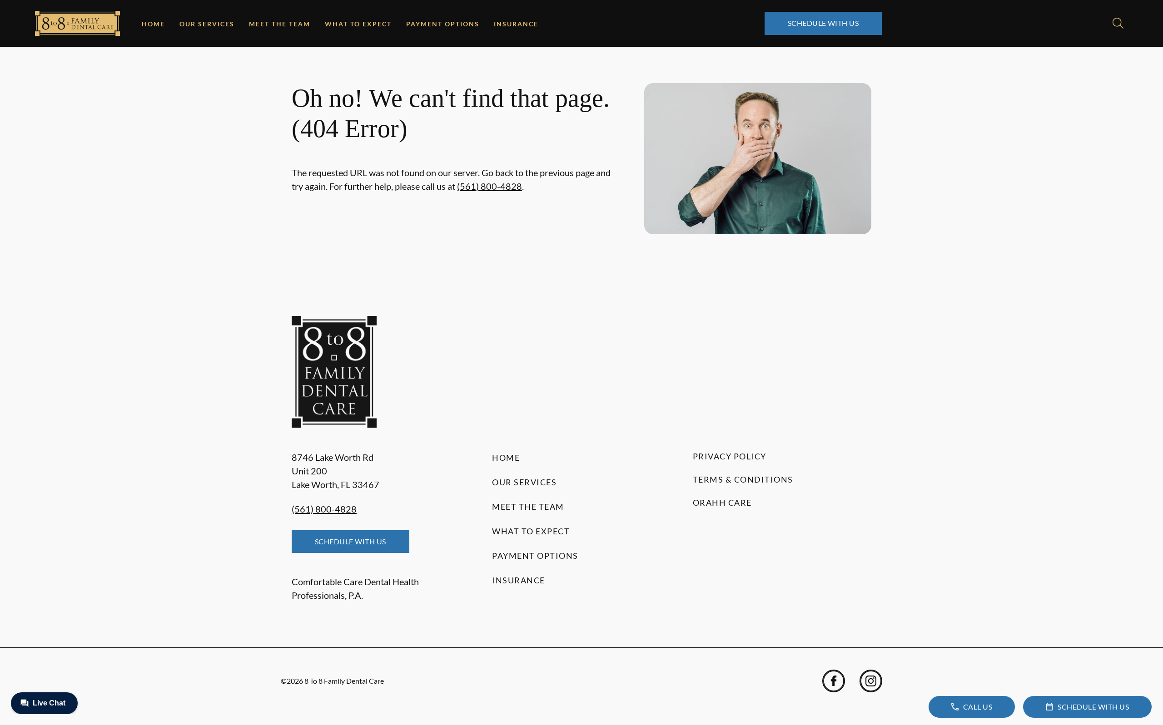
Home (153, 24)
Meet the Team (279, 24)
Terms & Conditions (743, 479)
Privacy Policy (729, 456)
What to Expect (358, 24)
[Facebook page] (833, 681)
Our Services (206, 24)
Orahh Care (722, 503)
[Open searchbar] (1118, 23)
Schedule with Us (823, 23)
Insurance (516, 24)
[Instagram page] (871, 681)
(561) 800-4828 (489, 186)
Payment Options (442, 24)
